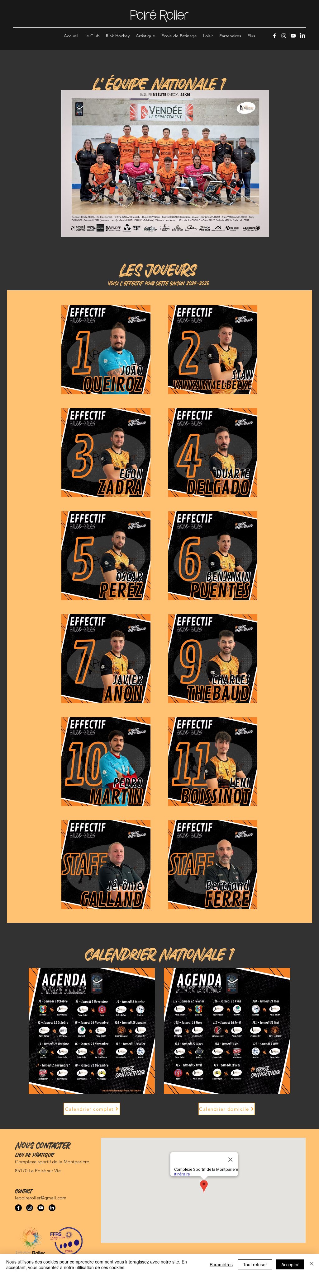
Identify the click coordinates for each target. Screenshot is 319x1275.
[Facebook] (274, 36)
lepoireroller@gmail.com (40, 1198)
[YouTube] (293, 36)
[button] (92, 35)
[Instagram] (284, 36)
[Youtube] (40, 1207)
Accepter (290, 1264)
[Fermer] (311, 1264)
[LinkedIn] (302, 36)
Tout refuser (255, 1264)
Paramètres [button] (221, 1264)
